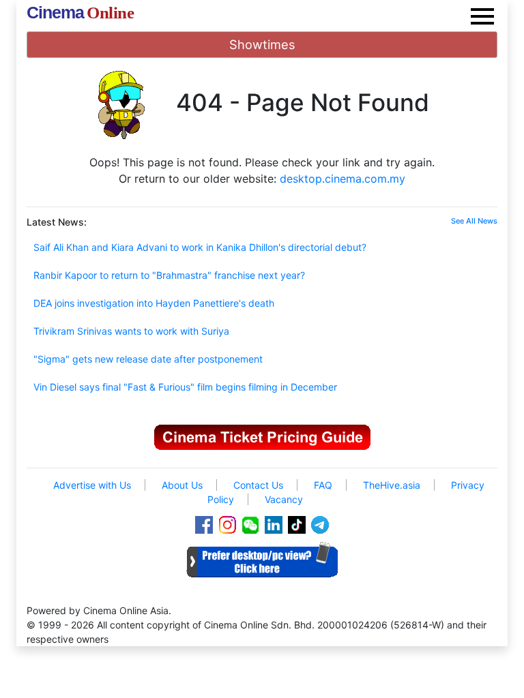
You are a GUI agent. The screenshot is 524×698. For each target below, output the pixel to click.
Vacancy (284, 499)
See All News (474, 221)
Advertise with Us (92, 485)
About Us (182, 485)
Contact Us (258, 485)
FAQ (323, 485)
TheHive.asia (391, 485)
